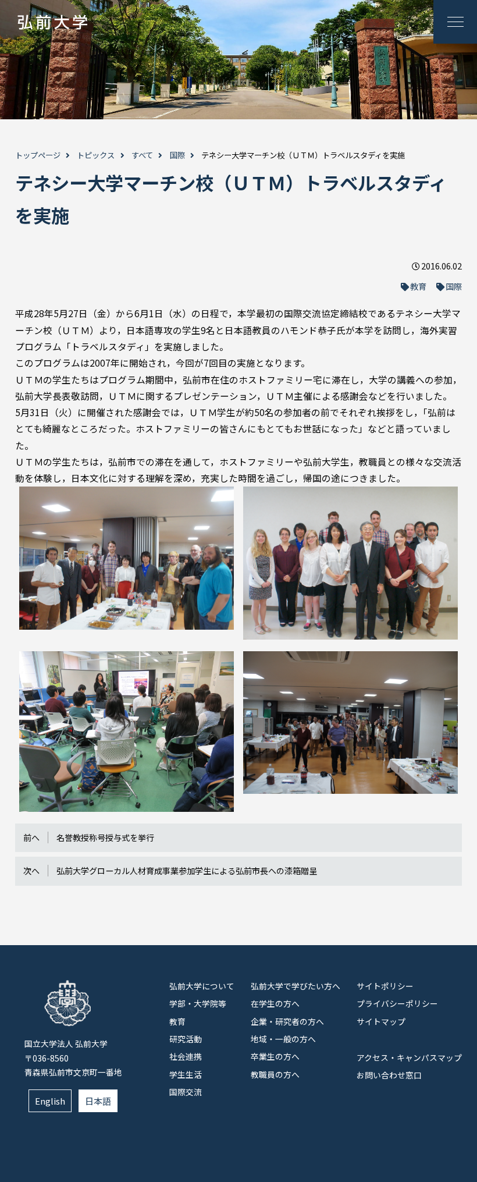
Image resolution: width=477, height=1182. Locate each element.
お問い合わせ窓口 (389, 1075)
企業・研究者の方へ (287, 1021)
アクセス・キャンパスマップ (409, 1057)
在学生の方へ (275, 1003)
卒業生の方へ (275, 1056)
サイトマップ (381, 1021)
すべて (142, 155)
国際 (177, 155)
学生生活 (185, 1074)
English (50, 1101)
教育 (418, 286)
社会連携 (185, 1056)
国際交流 (185, 1092)
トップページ (37, 155)
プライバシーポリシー (397, 1003)
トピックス (96, 155)
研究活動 (185, 1039)
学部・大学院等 (197, 1003)
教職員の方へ (275, 1074)
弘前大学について (201, 986)
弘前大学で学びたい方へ (295, 986)
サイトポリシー (385, 986)
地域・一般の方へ (283, 1039)
